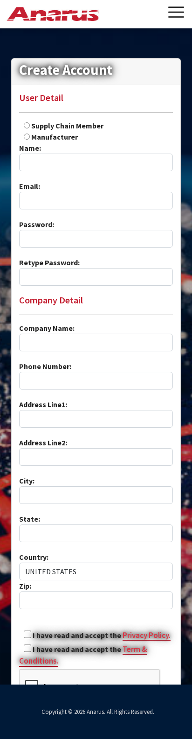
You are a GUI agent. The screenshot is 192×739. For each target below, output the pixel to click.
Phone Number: (45, 366)
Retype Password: (49, 262)
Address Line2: (43, 442)
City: (26, 480)
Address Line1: (43, 404)
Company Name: (47, 328)
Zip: (25, 586)
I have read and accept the (76, 635)
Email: (29, 186)
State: (29, 519)
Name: (30, 148)
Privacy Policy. (147, 635)
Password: (36, 224)
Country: (33, 557)
